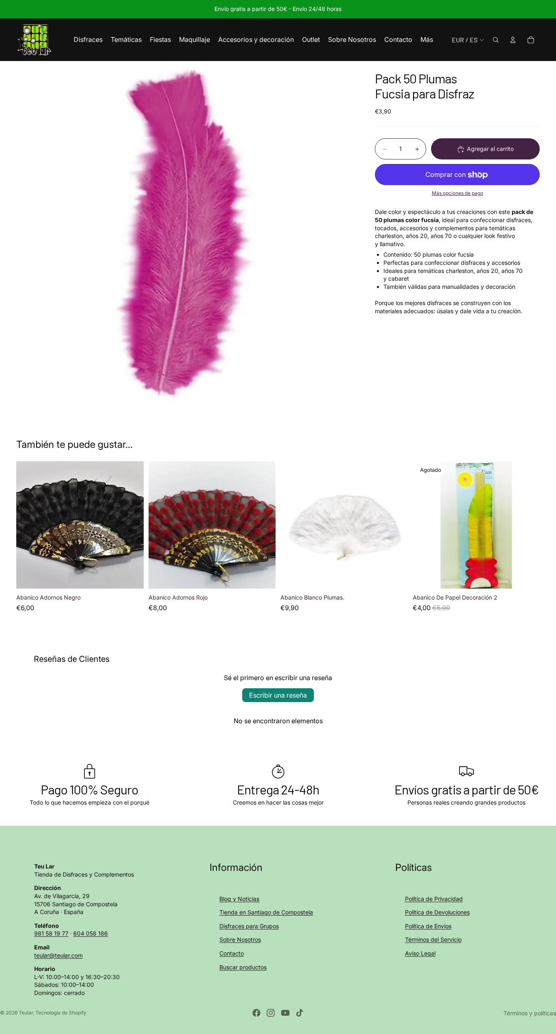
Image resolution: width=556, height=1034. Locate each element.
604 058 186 (90, 933)
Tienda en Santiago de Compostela (266, 912)
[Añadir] (131, 576)
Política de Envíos (428, 926)
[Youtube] (285, 1013)
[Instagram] (271, 1013)
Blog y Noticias (239, 898)
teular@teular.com (58, 955)
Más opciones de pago (457, 193)
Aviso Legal (420, 953)
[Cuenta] (513, 40)
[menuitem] (426, 40)
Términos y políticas (529, 1013)
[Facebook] (256, 1013)
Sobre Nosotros (240, 939)
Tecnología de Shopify (60, 1013)
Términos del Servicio (433, 939)
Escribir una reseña (278, 695)
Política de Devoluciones (437, 912)
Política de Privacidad (434, 898)
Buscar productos (243, 967)
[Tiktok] (299, 1013)
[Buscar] (496, 40)
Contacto (231, 953)
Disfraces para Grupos (249, 926)
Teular (26, 1013)
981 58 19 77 (51, 933)
